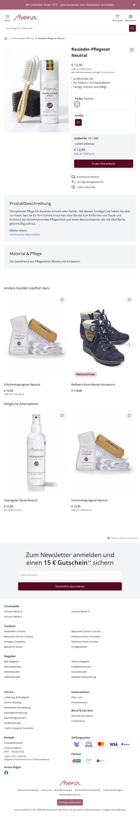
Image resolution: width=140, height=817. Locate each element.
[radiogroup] (104, 101)
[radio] (77, 104)
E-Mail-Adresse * (29, 575)
